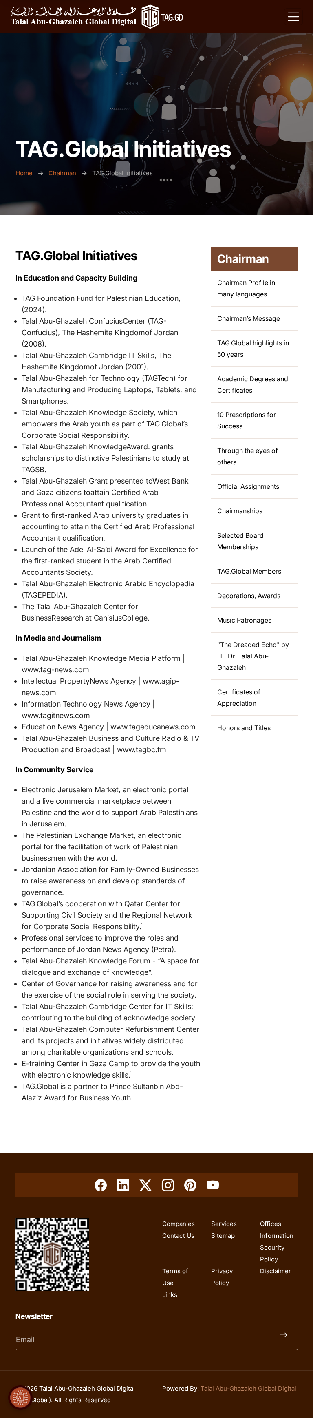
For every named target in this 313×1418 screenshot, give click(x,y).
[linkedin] (123, 1185)
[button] (20, 1397)
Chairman (62, 173)
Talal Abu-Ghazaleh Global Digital (248, 1388)
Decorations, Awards (248, 596)
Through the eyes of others (247, 456)
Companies (178, 1224)
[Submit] (285, 1340)
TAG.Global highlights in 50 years (253, 348)
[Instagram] (168, 1185)
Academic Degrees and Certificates (252, 384)
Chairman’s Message (248, 318)
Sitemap (223, 1235)
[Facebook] (101, 1185)
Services (224, 1224)
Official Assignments (248, 486)
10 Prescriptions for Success (246, 420)
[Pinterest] (190, 1185)
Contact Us (178, 1235)
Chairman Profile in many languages (246, 288)
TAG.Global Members (249, 571)
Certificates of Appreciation (238, 697)
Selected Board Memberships (240, 541)
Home (24, 173)
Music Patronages (244, 620)
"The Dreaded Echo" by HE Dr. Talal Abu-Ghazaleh (253, 656)
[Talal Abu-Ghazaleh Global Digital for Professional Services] (97, 16)
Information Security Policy (276, 1247)
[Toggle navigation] (293, 16)
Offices (270, 1224)
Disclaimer (275, 1271)
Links (169, 1295)
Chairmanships (239, 511)
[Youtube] (213, 1185)
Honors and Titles (244, 728)
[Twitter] (145, 1185)
